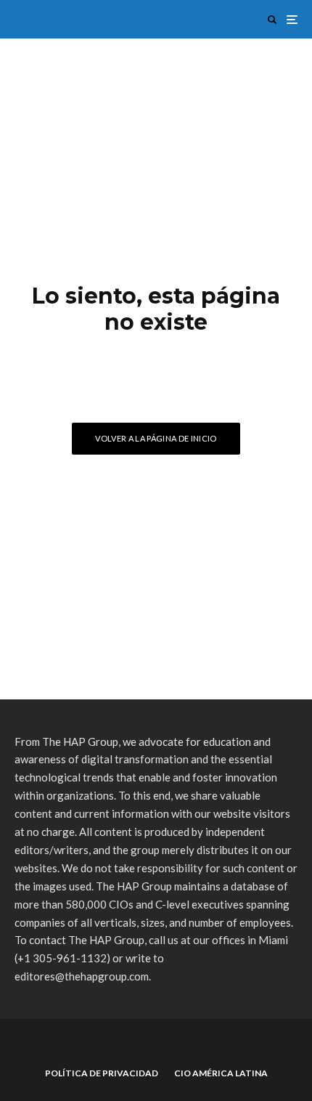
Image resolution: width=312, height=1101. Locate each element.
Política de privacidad (101, 1073)
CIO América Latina (221, 1073)
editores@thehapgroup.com (82, 976)
